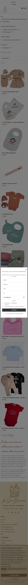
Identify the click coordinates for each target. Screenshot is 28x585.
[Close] (25, 268)
